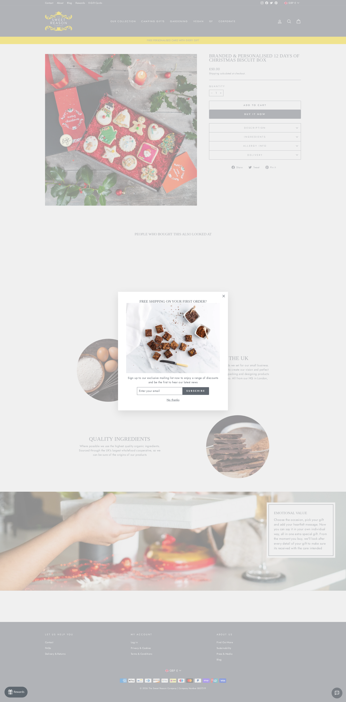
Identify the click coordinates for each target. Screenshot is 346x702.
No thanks (173, 400)
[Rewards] (16, 692)
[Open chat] (337, 693)
